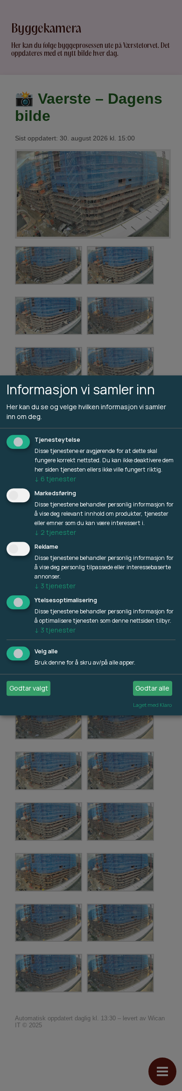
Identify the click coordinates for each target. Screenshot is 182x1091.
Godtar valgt (28, 688)
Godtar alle (152, 688)
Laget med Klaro (152, 704)
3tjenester (55, 585)
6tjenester (55, 479)
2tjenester (55, 532)
